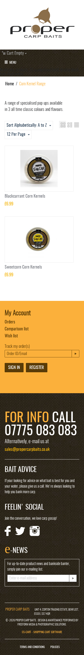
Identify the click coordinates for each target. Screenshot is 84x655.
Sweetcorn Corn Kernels (23, 267)
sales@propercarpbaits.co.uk (27, 450)
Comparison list (17, 329)
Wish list (11, 336)
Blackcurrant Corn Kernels (25, 196)
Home (9, 84)
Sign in (14, 368)
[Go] (75, 353)
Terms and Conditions (32, 647)
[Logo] (42, 23)
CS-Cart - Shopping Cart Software (42, 632)
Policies (55, 647)
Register (36, 368)
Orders (10, 322)
